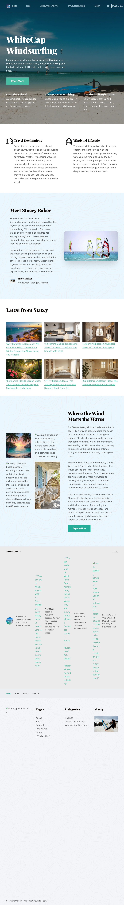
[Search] (108, 6)
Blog (28, 6)
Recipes (69, 718)
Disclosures (41, 728)
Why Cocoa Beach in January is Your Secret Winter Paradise (23, 620)
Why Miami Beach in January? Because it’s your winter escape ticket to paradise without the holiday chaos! (52, 621)
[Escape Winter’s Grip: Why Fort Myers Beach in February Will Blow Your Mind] (96, 621)
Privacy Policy (43, 736)
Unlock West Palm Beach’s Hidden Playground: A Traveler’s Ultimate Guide (80, 621)
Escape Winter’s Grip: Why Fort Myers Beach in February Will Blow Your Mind (109, 621)
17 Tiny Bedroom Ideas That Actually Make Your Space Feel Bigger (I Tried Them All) (60, 384)
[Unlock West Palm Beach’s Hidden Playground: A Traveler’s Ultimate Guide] (67, 621)
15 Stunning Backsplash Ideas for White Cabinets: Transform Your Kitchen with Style (61, 347)
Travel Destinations (76, 6)
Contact (113, 6)
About (97, 6)
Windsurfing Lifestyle (49, 6)
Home (14, 6)
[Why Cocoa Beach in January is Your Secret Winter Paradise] (9, 621)
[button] (91, 246)
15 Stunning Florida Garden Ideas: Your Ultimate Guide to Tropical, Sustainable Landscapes (23, 384)
